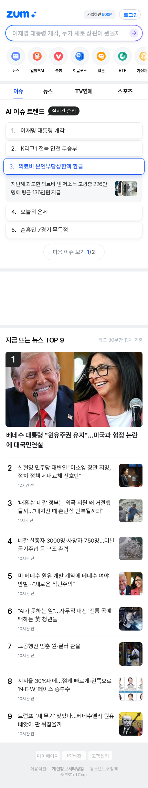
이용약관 (38, 768)
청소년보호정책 (104, 768)
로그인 (131, 15)
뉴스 (48, 91)
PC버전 (74, 755)
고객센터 (100, 755)
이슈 (18, 91)
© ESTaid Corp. (74, 774)
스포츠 (125, 91)
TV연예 (84, 91)
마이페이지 (48, 755)
